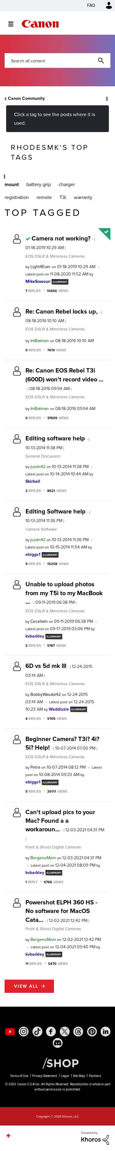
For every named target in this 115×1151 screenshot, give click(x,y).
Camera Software (41, 529)
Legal (65, 1076)
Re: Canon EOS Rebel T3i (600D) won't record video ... (64, 379)
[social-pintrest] (92, 1031)
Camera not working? (60, 242)
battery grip (38, 184)
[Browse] (14, 24)
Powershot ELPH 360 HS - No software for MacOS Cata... (61, 911)
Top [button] (8, 1136)
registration (17, 197)
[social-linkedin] (105, 1031)
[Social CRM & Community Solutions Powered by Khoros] (95, 1137)
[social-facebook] (51, 1031)
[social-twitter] (65, 1031)
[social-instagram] (24, 1031)
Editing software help (57, 442)
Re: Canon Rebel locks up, (63, 315)
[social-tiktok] (37, 1031)
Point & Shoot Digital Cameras (53, 847)
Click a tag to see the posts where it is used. (54, 118)
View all (26, 986)
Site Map (79, 1076)
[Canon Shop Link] (57, 1063)
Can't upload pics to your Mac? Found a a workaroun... (64, 824)
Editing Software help (57, 515)
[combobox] (57, 60)
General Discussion (42, 456)
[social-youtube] (10, 1031)
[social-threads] (78, 1031)
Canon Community (40, 24)
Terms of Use (19, 1076)
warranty (83, 197)
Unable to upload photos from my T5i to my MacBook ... (64, 592)
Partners (95, 1076)
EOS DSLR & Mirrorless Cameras (55, 256)
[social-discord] (58, 1043)
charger (67, 184)
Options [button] (106, 98)
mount (12, 184)
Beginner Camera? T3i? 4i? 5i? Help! (62, 743)
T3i (62, 197)
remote (44, 197)
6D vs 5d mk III (58, 669)
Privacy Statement (44, 1076)
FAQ (91, 5)
